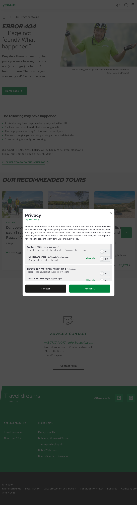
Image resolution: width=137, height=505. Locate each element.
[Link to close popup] (111, 213)
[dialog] (68, 252)
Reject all (45, 288)
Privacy (36, 219)
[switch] (104, 251)
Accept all (90, 288)
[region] (68, 262)
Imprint (28, 219)
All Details (90, 258)
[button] (102, 251)
